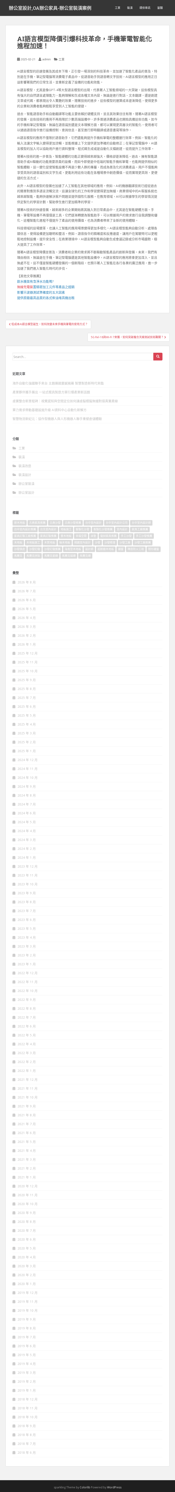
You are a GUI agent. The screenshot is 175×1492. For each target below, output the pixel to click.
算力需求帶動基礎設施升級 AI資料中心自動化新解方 (50, 410)
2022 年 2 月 (27, 1062)
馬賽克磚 (85, 556)
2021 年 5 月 (27, 1141)
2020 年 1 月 (27, 1284)
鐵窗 (121, 549)
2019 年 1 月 (27, 1390)
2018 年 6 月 (27, 1452)
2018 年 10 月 (28, 1417)
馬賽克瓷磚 (51, 556)
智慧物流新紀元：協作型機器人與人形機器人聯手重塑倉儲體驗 (57, 418)
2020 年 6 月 (27, 1239)
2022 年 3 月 (27, 1053)
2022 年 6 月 (27, 1026)
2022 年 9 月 (27, 999)
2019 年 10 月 (28, 1310)
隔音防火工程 (136, 549)
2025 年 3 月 (27, 733)
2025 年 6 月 (27, 706)
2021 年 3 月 (27, 1159)
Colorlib (85, 1487)
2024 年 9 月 (27, 786)
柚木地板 (64, 542)
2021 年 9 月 (27, 1106)
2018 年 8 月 (27, 1435)
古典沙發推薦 (73, 523)
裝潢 (130, 8)
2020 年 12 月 (28, 1186)
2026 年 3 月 (27, 626)
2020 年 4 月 (27, 1257)
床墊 (93, 536)
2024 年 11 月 (28, 768)
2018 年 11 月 (28, 1408)
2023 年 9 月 (27, 893)
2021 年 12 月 (28, 1079)
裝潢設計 (24, 475)
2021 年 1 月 (27, 1177)
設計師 (89, 549)
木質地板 (49, 542)
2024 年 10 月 (28, 777)
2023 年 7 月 (27, 911)
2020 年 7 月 (27, 1230)
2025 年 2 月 (27, 742)
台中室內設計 (93, 523)
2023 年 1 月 (27, 964)
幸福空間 (81, 536)
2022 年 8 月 (27, 1008)
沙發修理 (109, 542)
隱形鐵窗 (153, 549)
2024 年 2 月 (27, 848)
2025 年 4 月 (27, 724)
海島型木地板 (73, 549)
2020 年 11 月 (28, 1195)
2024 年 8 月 (27, 795)
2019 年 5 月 (27, 1355)
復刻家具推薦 (108, 536)
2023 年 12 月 (28, 866)
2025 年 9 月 (27, 680)
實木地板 (66, 536)
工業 (117, 8)
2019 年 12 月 (28, 1292)
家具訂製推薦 (48, 536)
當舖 (160, 8)
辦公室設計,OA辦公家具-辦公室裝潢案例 (50, 8)
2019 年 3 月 (27, 1372)
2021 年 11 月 (28, 1088)
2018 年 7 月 (27, 1443)
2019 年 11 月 (28, 1301)
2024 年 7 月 (27, 804)
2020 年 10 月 (28, 1204)
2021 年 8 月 (27, 1115)
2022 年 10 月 (28, 991)
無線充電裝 (26, 287)
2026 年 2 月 (27, 635)
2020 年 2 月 (27, 1275)
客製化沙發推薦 (103, 529)
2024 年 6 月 (27, 813)
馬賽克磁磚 (69, 556)
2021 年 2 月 (27, 1168)
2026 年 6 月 (27, 600)
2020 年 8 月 (27, 1221)
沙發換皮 (19, 549)
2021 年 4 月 (27, 1150)
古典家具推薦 (37, 523)
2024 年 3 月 (27, 840)
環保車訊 (144, 8)
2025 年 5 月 (27, 715)
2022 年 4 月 (27, 1044)
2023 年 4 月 (27, 937)
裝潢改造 (24, 466)
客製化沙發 (82, 529)
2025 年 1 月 (27, 751)
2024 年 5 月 (27, 822)
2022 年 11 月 (28, 982)
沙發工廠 (124, 542)
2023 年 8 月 (27, 902)
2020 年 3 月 (27, 1266)
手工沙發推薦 (144, 536)
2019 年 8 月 (27, 1328)
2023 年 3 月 (27, 946)
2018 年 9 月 (27, 1426)
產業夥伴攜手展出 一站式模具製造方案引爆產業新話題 (51, 392)
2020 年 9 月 (27, 1213)
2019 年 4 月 (27, 1364)
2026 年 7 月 (27, 591)
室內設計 (122, 529)
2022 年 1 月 (27, 1070)
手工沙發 (126, 536)
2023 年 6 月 (27, 919)
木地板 (18, 542)
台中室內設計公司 (117, 523)
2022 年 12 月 (28, 973)
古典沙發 (55, 523)
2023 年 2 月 (27, 955)
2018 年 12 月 (28, 1399)
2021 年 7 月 (27, 1124)
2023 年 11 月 (28, 875)
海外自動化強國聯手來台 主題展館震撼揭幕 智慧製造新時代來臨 (58, 383)
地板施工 (66, 529)
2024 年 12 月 (28, 760)
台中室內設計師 (141, 523)
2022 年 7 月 (27, 1017)
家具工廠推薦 (140, 529)
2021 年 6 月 (27, 1133)
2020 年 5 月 (27, 1248)
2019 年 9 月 (27, 1319)
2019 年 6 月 (27, 1346)
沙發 (97, 542)
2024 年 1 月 (27, 857)
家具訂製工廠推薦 (25, 536)
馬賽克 (18, 556)
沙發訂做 (34, 549)
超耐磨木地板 (106, 549)
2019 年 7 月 (27, 1337)
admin (46, 59)
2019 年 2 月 (27, 1381)
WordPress (114, 1487)
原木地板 (19, 523)
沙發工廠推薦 (142, 542)
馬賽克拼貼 (33, 556)
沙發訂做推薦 (52, 549)
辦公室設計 (26, 492)
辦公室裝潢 (26, 483)
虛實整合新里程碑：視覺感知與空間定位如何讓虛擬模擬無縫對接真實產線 (65, 401)
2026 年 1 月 (27, 644)
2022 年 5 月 (27, 1035)
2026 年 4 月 (27, 618)
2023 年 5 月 (27, 928)
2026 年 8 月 (27, 582)
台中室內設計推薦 (25, 529)
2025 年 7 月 (27, 697)
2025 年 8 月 (27, 689)
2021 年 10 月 (28, 1097)
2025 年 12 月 (28, 653)
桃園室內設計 (82, 542)
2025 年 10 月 (28, 671)
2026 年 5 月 (27, 609)
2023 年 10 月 (28, 884)
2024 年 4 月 (27, 831)
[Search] (157, 356)
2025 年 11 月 (28, 662)
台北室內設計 (48, 529)
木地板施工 (33, 542)
